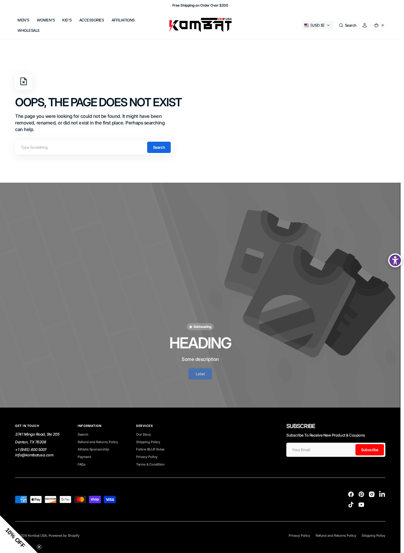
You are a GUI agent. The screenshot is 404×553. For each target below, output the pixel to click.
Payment (84, 457)
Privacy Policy (146, 457)
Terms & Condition (150, 464)
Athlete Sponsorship (93, 449)
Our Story (143, 434)
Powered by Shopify (64, 535)
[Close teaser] (39, 547)
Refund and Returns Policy (98, 442)
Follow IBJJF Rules (150, 449)
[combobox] (93, 147)
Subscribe (369, 449)
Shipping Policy (148, 442)
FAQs (81, 464)
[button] (348, 25)
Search (159, 147)
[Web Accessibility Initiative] (395, 260)
